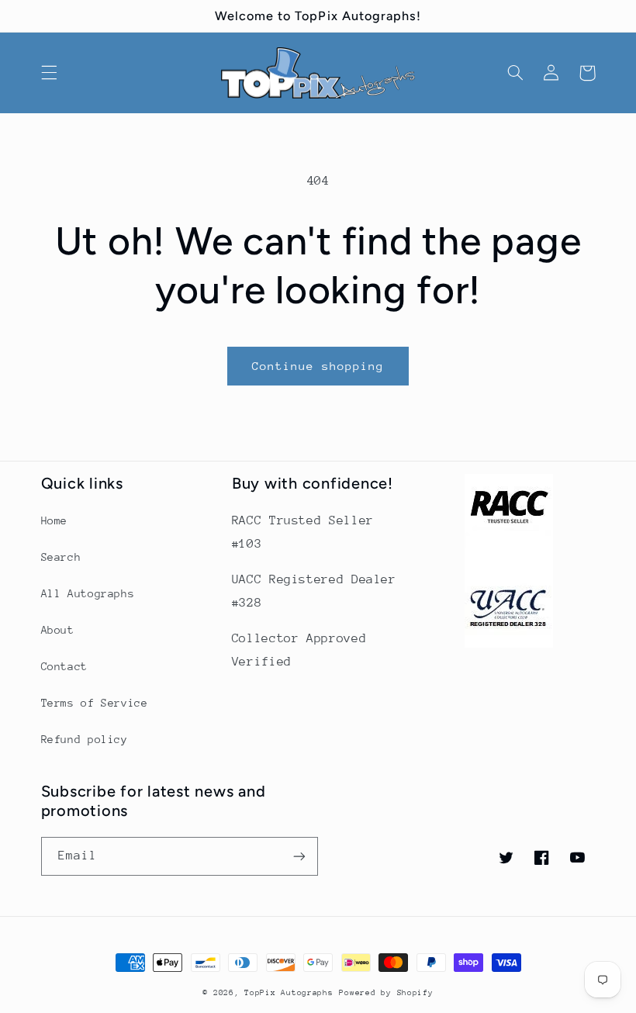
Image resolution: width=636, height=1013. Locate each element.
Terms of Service (94, 703)
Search (61, 557)
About (57, 630)
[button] (49, 73)
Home (54, 520)
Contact (64, 666)
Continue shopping (318, 365)
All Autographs (88, 593)
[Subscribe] (299, 856)
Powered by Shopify (386, 992)
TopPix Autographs (289, 992)
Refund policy (84, 739)
